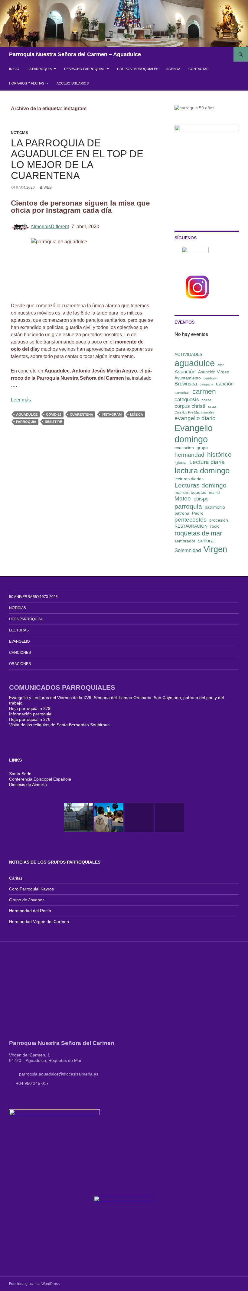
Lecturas (19, 630)
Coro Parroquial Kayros (31, 889)
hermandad (189, 455)
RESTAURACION (191, 526)
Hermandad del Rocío (30, 910)
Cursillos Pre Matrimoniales (194, 412)
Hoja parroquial (26, 619)
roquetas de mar (198, 533)
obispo (201, 499)
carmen (204, 391)
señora (206, 541)
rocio (215, 526)
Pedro (198, 513)
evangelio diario (195, 418)
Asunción (185, 372)
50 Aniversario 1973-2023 (33, 597)
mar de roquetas (190, 492)
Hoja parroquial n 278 (30, 719)
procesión (218, 520)
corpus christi (190, 406)
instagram (112, 414)
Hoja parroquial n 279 (30, 708)
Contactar (198, 69)
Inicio (14, 69)
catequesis (187, 399)
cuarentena (81, 414)
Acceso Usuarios (73, 83)
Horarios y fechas (26, 83)
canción (224, 384)
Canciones (20, 652)
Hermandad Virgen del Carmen (39, 921)
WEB (48, 187)
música (136, 414)
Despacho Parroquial (84, 69)
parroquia (26, 421)
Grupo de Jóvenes (26, 899)
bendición (210, 378)
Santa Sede (20, 773)
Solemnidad (188, 550)
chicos (206, 400)
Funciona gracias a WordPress (34, 1284)
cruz (212, 406)
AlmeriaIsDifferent (50, 226)
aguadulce (27, 414)
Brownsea (186, 384)
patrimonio (215, 507)
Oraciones (20, 664)
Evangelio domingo (194, 433)
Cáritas (16, 878)
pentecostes (191, 519)
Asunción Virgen (213, 371)
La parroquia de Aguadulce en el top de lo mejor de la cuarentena (77, 159)
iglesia (181, 462)
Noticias (19, 133)
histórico (219, 454)
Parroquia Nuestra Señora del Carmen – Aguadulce (75, 54)
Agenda (173, 69)
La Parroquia (40, 69)
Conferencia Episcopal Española (40, 779)
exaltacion (184, 447)
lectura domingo (202, 470)
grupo (202, 447)
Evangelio (19, 641)
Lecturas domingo (201, 485)
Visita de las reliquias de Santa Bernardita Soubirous (59, 724)
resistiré (53, 421)
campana (206, 384)
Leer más (21, 399)
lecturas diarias (189, 478)
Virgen (215, 549)
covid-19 (53, 414)
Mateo (183, 498)
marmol (214, 492)
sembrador (185, 540)
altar (220, 365)
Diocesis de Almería (28, 784)
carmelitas (182, 393)
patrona (182, 513)
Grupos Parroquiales (137, 69)
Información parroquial (30, 713)
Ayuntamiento (188, 377)
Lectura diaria (207, 462)
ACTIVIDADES (188, 354)
